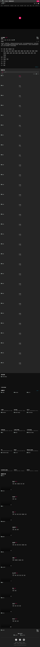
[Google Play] (23, 635)
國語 (4, 65)
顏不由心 (13, 618)
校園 (17, 544)
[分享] (38, 41)
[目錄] (1, 3)
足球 (15, 544)
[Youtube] (24, 640)
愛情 (15, 483)
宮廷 (13, 483)
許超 (7, 59)
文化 (15, 514)
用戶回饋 (18, 643)
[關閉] (1, 1)
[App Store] (17, 635)
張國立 (5, 59)
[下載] (34, 3)
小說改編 (18, 483)
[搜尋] (36, 3)
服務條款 (24, 642)
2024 (4, 61)
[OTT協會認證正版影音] (38, 38)
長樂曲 (13, 557)
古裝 (21, 483)
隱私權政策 (20, 642)
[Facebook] (16, 640)
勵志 (20, 544)
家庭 (17, 514)
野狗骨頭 (13, 496)
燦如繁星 (13, 542)
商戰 (20, 514)
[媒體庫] (38, 3)
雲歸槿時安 (14, 527)
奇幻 (13, 575)
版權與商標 (16, 642)
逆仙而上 (13, 603)
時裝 (25, 544)
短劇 (23, 483)
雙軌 (13, 588)
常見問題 (15, 643)
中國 (4, 63)
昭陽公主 (13, 481)
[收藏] (36, 41)
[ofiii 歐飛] (4, 3)
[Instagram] (20, 640)
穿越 (20, 575)
